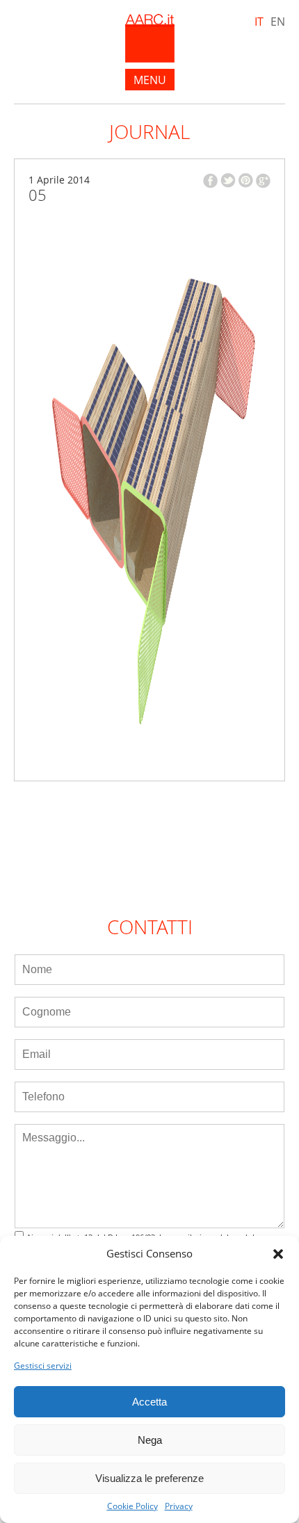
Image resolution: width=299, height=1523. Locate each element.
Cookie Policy (132, 1506)
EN (277, 21)
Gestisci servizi (43, 1365)
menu (150, 80)
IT (259, 21)
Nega (150, 1440)
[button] (278, 1254)
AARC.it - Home (150, 38)
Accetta (149, 1402)
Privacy (179, 1506)
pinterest (246, 180)
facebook (210, 180)
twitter (228, 180)
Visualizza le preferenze (149, 1478)
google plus (263, 180)
